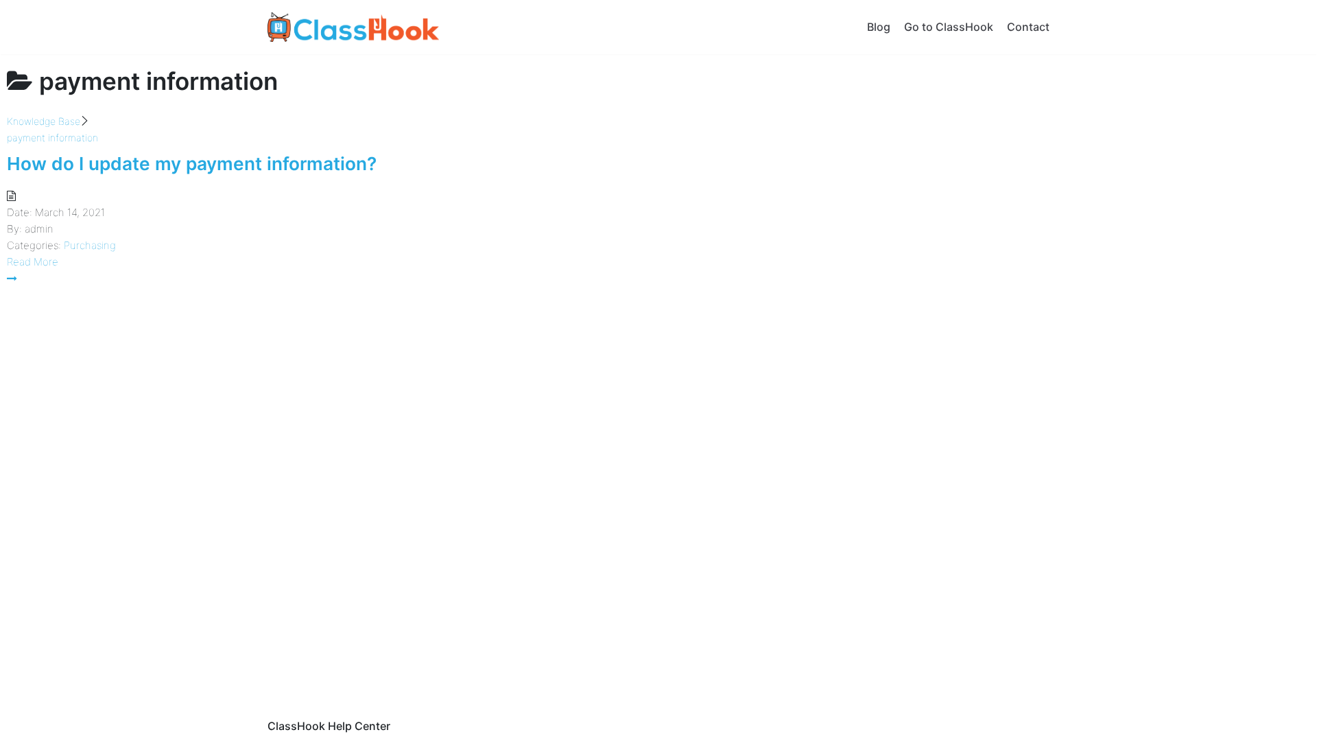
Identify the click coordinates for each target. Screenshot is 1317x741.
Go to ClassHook (948, 27)
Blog (878, 27)
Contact (1028, 27)
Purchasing (90, 245)
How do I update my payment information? (192, 163)
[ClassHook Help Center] (353, 27)
